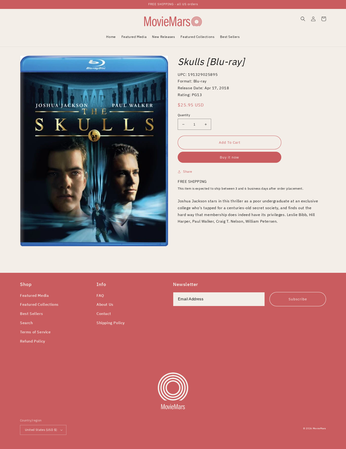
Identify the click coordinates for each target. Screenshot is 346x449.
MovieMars (319, 428)
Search (26, 322)
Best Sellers (31, 313)
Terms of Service (35, 332)
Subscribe (298, 299)
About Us (105, 304)
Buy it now (229, 157)
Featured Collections (39, 304)
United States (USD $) (41, 430)
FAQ (100, 295)
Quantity (184, 115)
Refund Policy (32, 341)
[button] (303, 19)
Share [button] (187, 171)
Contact (104, 313)
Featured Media (34, 295)
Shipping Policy (111, 322)
